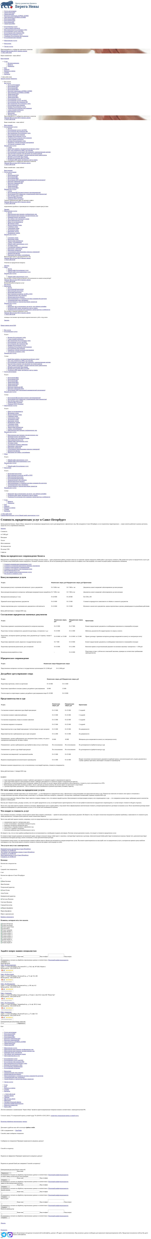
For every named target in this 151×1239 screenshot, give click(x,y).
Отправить (4, 961)
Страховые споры (13, 237)
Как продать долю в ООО (15, 195)
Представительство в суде (15, 220)
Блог (5, 68)
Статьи (10, 147)
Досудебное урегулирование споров (18, 219)
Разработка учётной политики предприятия (21, 142)
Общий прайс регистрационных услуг (19, 272)
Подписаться (21, 1023)
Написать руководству (11, 1105)
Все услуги (7, 83)
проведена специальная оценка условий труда (64, 1115)
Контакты (7, 74)
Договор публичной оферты (12, 1102)
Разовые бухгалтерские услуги (13, 34)
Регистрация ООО (9, 20)
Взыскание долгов (13, 231)
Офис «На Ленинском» (8, 1002)
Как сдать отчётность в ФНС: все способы (20, 150)
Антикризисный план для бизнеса (18, 300)
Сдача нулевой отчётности (12, 28)
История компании (13, 63)
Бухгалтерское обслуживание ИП (14, 33)
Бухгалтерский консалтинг (16, 289)
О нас (6, 61)
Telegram (3, 51)
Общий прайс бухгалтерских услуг (18, 270)
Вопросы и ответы (9, 71)
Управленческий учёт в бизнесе (17, 295)
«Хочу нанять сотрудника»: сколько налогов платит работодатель (27, 155)
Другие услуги (8, 46)
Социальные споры (13, 228)
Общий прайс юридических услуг (18, 244)
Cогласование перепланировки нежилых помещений (23, 252)
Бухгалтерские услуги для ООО (13, 31)
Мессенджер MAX (12, 51)
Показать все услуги (10, 145)
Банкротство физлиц (14, 253)
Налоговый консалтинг (15, 292)
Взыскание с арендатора (15, 248)
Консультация (5, 58)
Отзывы (6, 72)
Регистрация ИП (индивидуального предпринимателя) (24, 192)
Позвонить (13, 78)
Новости (6, 69)
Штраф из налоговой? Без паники (18, 156)
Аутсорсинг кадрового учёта (16, 144)
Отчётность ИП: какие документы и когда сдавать (23, 160)
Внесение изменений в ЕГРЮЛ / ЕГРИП (16, 16)
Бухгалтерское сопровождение (13, 1066)
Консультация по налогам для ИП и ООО (20, 294)
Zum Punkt (18, 1130)
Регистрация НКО (9, 19)
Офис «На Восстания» (7, 974)
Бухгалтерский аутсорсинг (12, 1068)
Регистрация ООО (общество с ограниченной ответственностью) (27, 194)
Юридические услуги (10, 40)
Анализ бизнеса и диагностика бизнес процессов (22, 302)
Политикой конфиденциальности (58, 960)
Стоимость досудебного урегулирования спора (18, 569)
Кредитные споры (13, 239)
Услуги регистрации (10, 11)
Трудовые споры (13, 245)
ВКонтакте (7, 1100)
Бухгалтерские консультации (12, 37)
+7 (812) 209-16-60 (6, 52)
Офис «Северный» (6, 993)
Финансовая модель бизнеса (16, 297)
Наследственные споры (15, 225)
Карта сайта (7, 1106)
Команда (10, 64)
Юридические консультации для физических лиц (22, 214)
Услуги (10, 128)
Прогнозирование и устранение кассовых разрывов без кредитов (27, 298)
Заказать (6, 209)
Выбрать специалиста (7, 917)
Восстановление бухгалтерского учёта (15, 29)
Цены (6, 267)
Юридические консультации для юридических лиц (23, 215)
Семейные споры (13, 226)
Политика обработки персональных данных (14, 1121)
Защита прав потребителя (15, 241)
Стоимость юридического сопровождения (16, 567)
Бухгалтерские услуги (10, 26)
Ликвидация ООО (9, 12)
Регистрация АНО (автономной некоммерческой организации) (26, 180)
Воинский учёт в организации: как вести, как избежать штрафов (27, 306)
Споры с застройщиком (15, 242)
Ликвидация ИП (9, 14)
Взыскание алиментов (14, 250)
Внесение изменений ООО (16, 181)
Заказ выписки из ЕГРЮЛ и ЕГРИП (15, 17)
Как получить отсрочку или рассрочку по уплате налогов (25, 153)
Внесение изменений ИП (15, 183)
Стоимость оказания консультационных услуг (18, 564)
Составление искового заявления (17, 247)
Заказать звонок (22, 51)
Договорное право (13, 230)
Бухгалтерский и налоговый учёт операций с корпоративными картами (29, 152)
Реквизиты (11, 66)
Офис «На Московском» (8, 984)
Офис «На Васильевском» (8, 965)
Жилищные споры (13, 223)
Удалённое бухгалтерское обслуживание (16, 36)
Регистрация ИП (9, 22)
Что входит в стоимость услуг (13, 573)
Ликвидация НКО (9, 23)
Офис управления (6, 1012)
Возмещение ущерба (14, 233)
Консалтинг (7, 43)
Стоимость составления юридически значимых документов (22, 566)
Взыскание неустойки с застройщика (19, 255)
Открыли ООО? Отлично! (15, 198)
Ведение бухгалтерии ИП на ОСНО (18, 158)
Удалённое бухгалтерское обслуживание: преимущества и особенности (29, 309)
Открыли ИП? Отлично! (15, 197)
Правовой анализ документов (16, 217)
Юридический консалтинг (15, 291)
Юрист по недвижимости (15, 222)
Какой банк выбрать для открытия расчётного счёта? (23, 149)
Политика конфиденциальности (13, 1103)
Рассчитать (7, 284)
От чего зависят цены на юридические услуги (18, 572)
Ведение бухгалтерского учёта (17, 141)
